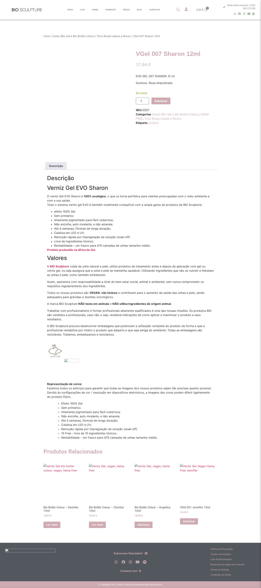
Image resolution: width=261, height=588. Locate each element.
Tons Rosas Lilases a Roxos (114, 36)
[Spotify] (253, 14)
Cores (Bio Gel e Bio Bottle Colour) (73, 36)
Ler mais (52, 524)
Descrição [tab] (56, 166)
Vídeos (126, 10)
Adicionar (161, 101)
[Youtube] (249, 14)
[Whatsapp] (235, 14)
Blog (139, 10)
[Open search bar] (178, 9)
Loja (82, 10)
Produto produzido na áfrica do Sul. (71, 250)
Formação (110, 10)
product (153, 123)
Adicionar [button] (143, 524)
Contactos (154, 10)
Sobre (95, 10)
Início (70, 10)
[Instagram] (244, 14)
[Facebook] (239, 14)
